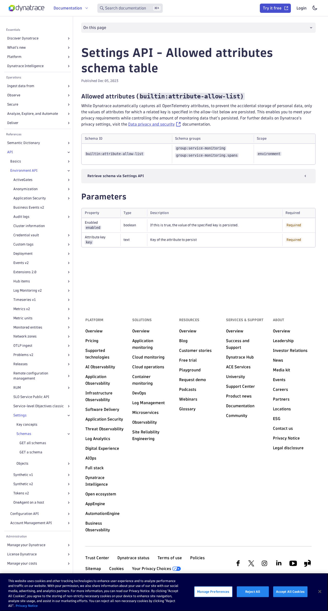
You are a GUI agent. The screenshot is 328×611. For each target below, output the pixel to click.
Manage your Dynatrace (26, 545)
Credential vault (26, 235)
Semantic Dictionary (23, 143)
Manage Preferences (213, 591)
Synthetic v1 (23, 474)
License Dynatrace (22, 554)
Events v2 (21, 262)
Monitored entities (27, 327)
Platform (14, 56)
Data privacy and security (151, 124)
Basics (15, 161)
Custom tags (23, 244)
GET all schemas (32, 443)
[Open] (69, 38)
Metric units (23, 318)
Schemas (23, 433)
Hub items (21, 281)
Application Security (29, 198)
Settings (20, 415)
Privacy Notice (27, 605)
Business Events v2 (28, 207)
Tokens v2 (21, 493)
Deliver (12, 123)
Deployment (23, 253)
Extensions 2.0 (24, 272)
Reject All (252, 591)
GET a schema (30, 452)
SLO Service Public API (31, 397)
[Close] (69, 152)
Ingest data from (20, 86)
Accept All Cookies (290, 591)
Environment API (23, 170)
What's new (16, 47)
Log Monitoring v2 (27, 290)
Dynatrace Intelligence (25, 66)
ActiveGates (23, 179)
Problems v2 (23, 355)
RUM (17, 387)
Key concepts (26, 424)
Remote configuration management (30, 376)
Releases (20, 364)
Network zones (25, 336)
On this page (94, 27)
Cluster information (29, 226)
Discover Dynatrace (22, 38)
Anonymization (25, 189)
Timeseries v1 (24, 299)
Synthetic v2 (23, 484)
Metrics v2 (21, 309)
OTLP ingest (22, 345)
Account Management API (31, 523)
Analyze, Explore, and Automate (32, 113)
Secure (12, 104)
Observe (13, 95)
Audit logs (21, 216)
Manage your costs (22, 563)
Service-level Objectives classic (38, 406)
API (10, 152)
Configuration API (24, 513)
